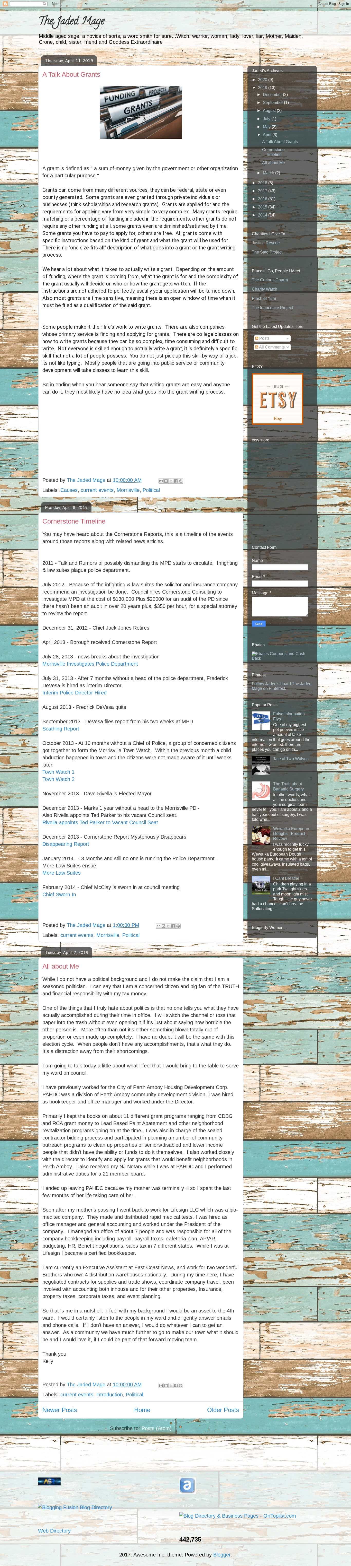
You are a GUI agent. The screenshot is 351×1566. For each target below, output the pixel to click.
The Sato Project (267, 252)
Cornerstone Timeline (73, 521)
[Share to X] (170, 481)
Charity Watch (264, 289)
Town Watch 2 (58, 779)
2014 (263, 215)
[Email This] (161, 481)
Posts (264, 338)
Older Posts (223, 1409)
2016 (263, 199)
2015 (263, 207)
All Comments (271, 347)
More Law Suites (61, 873)
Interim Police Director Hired (74, 692)
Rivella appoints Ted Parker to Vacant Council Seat (100, 822)
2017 (263, 191)
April (267, 135)
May (267, 127)
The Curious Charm (270, 280)
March (269, 173)
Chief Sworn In (59, 894)
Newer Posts (59, 1409)
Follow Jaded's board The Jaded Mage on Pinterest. (281, 686)
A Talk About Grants (71, 74)
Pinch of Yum (264, 298)
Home (142, 1409)
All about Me (60, 966)
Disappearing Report (65, 844)
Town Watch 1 (58, 772)
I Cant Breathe (286, 878)
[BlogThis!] (166, 481)
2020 (263, 79)
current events (97, 490)
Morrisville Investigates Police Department (90, 664)
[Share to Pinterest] (180, 481)
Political (151, 490)
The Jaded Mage (71, 22)
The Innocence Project (272, 308)
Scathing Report (60, 729)
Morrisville (128, 490)
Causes (69, 490)
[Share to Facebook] (175, 481)
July (267, 119)
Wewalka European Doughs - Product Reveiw (291, 833)
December (273, 94)
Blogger (221, 1555)
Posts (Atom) (157, 1428)
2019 (263, 87)
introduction (109, 1394)
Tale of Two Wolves (291, 758)
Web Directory (54, 1531)
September (273, 102)
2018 (263, 183)
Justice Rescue (266, 243)
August (270, 110)
